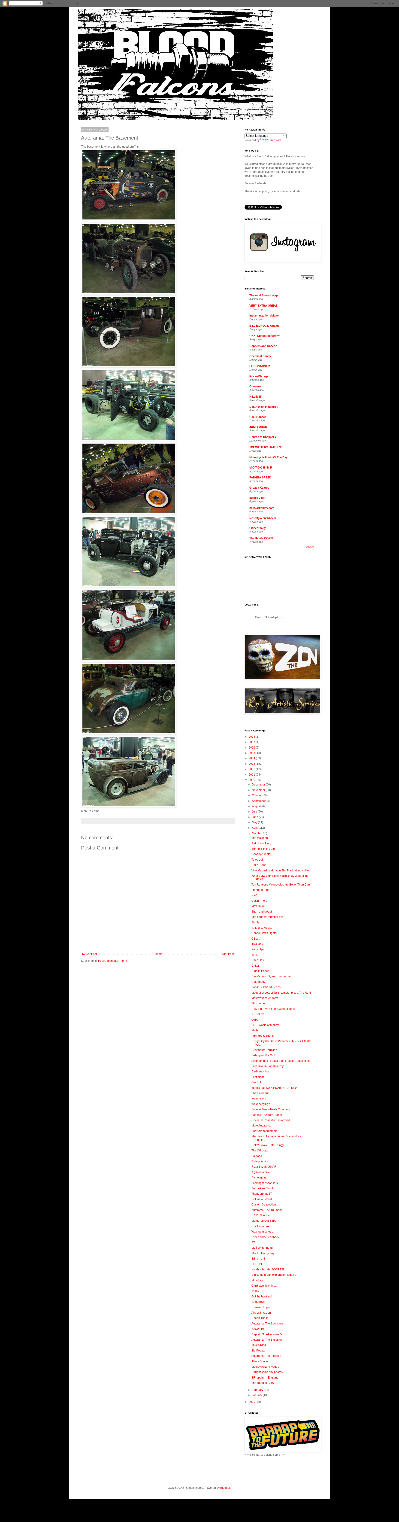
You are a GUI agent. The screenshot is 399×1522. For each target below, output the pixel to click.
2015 (252, 753)
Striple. (255, 922)
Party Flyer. (258, 949)
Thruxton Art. (259, 1003)
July (255, 811)
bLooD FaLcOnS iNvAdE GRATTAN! (274, 1088)
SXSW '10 (257, 1328)
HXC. (254, 895)
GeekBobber (257, 417)
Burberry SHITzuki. (263, 1036)
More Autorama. (261, 1125)
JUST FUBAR (258, 427)
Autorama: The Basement (267, 1339)
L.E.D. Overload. (261, 1215)
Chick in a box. (260, 1226)
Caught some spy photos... (268, 1372)
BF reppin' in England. (265, 1377)
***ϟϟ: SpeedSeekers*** (264, 336)
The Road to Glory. (263, 1383)
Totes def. (257, 859)
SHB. (254, 954)
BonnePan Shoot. (262, 1188)
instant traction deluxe (264, 315)
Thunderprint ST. (261, 1193)
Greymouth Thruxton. (264, 1050)
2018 (252, 736)
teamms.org (258, 1098)
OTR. (254, 1019)
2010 (252, 780)
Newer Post (89, 954)
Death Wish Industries (263, 406)
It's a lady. (257, 944)
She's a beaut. (260, 1093)
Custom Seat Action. (264, 1204)
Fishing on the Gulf (263, 1055)
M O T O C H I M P (260, 467)
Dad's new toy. (260, 1071)
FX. (253, 1242)
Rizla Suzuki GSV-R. (264, 1166)
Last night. (257, 1077)
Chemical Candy (260, 356)
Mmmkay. (257, 1280)
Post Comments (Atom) (112, 960)
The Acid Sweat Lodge (263, 295)
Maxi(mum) (258, 906)
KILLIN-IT (255, 396)
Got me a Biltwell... (263, 1199)
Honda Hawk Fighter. (264, 933)
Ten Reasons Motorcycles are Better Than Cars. (281, 884)
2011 (252, 774)
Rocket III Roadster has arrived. (271, 1120)
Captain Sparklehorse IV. (267, 1334)
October (257, 795)
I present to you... (262, 1307)
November (259, 790)
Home (159, 954)
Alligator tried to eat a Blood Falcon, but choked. (281, 1060)
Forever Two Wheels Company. (270, 1109)
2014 (252, 758)
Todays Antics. (260, 1161)
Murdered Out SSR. (263, 1220)
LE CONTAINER (259, 366)
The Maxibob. (260, 838)
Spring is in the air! (263, 848)
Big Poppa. (258, 1350)
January (257, 1395)
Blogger (225, 1487)
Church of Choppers (262, 437)
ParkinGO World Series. (266, 987)
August (256, 806)
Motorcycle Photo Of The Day (268, 457)
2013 (252, 763)
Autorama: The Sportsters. (267, 1323)
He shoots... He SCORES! (267, 1269)
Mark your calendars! (264, 998)
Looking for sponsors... (265, 1183)
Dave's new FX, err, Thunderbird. (271, 976)
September (259, 801)
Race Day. (257, 960)
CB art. (255, 938)
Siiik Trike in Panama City (267, 1066)
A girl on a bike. (261, 1172)
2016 (252, 747)
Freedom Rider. (261, 890)
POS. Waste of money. (265, 1025)
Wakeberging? (260, 1104)
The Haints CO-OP (261, 538)
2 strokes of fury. (261, 843)
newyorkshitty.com (261, 508)
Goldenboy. (258, 981)
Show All (309, 547)
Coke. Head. (259, 865)
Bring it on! (258, 1258)
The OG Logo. (260, 1150)
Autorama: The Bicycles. (266, 1356)
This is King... (259, 1345)
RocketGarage (259, 376)
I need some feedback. (265, 1237)
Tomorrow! (258, 1301)
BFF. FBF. (257, 1264)
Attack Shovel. (260, 1361)
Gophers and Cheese (263, 346)
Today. (255, 1291)
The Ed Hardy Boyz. (263, 1253)
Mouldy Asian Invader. (265, 1366)
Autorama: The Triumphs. (267, 1210)
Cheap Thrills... (260, 1318)
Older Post (227, 954)
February (258, 1389)
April (255, 827)
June (255, 817)
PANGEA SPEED (260, 477)
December (259, 784)
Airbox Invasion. (261, 1312)
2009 (252, 1401)
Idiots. (255, 1030)
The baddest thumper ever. (268, 917)
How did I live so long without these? (274, 1009)
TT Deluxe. (258, 1014)
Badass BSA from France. (267, 1115)
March (256, 833)
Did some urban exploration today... (273, 1274)
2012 (252, 769)
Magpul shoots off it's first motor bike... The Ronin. (282, 992)
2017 (252, 742)
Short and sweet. (261, 911)
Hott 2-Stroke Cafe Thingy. (267, 1145)
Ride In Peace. (260, 971)
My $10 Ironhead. (262, 1247)
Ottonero (255, 386)
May (255, 822)
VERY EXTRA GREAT (263, 305)
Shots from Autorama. (264, 1131)
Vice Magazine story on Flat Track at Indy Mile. (280, 870)
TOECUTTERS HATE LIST (266, 447)
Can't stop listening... (264, 1285)
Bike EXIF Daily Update (264, 325)
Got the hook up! (261, 1296)
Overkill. (256, 1082)
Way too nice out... (262, 1231)
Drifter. (255, 965)
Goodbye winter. (261, 854)
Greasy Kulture (259, 487)
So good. (257, 1156)
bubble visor (257, 497)
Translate (275, 140)
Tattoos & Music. (261, 927)
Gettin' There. (259, 900)
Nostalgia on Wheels (262, 518)
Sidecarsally (257, 528)
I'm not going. (259, 1177)
